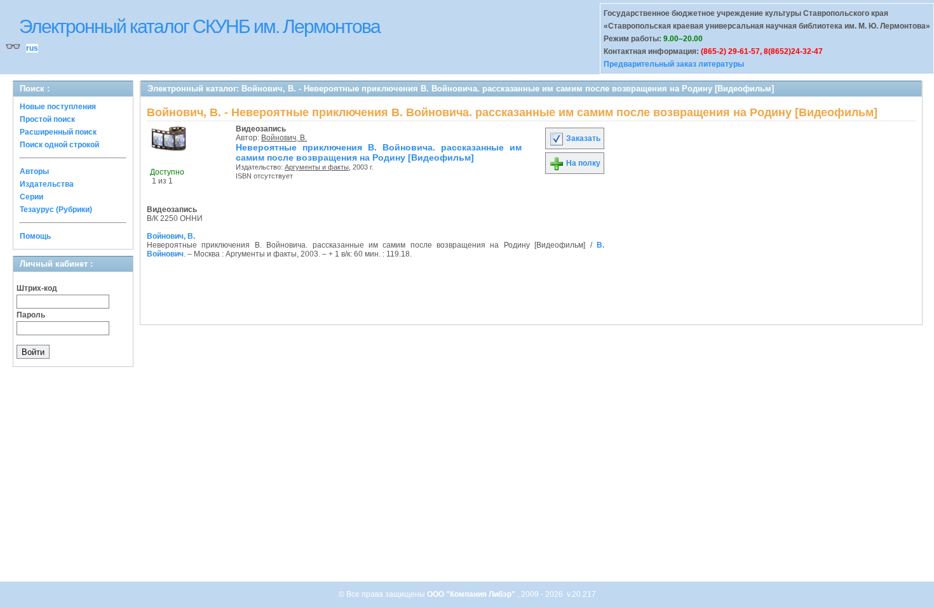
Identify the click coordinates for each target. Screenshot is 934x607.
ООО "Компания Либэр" (472, 594)
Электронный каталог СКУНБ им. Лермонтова (199, 26)
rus (32, 48)
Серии (31, 196)
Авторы (34, 171)
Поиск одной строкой (59, 144)
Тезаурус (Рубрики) (56, 209)
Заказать (582, 138)
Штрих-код (37, 288)
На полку (582, 163)
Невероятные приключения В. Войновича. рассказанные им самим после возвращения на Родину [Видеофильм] (379, 152)
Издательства (47, 184)
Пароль (31, 314)
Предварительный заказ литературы (674, 64)
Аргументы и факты (317, 167)
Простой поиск (47, 119)
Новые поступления (58, 106)
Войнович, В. (284, 137)
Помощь (35, 236)
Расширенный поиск (58, 132)
